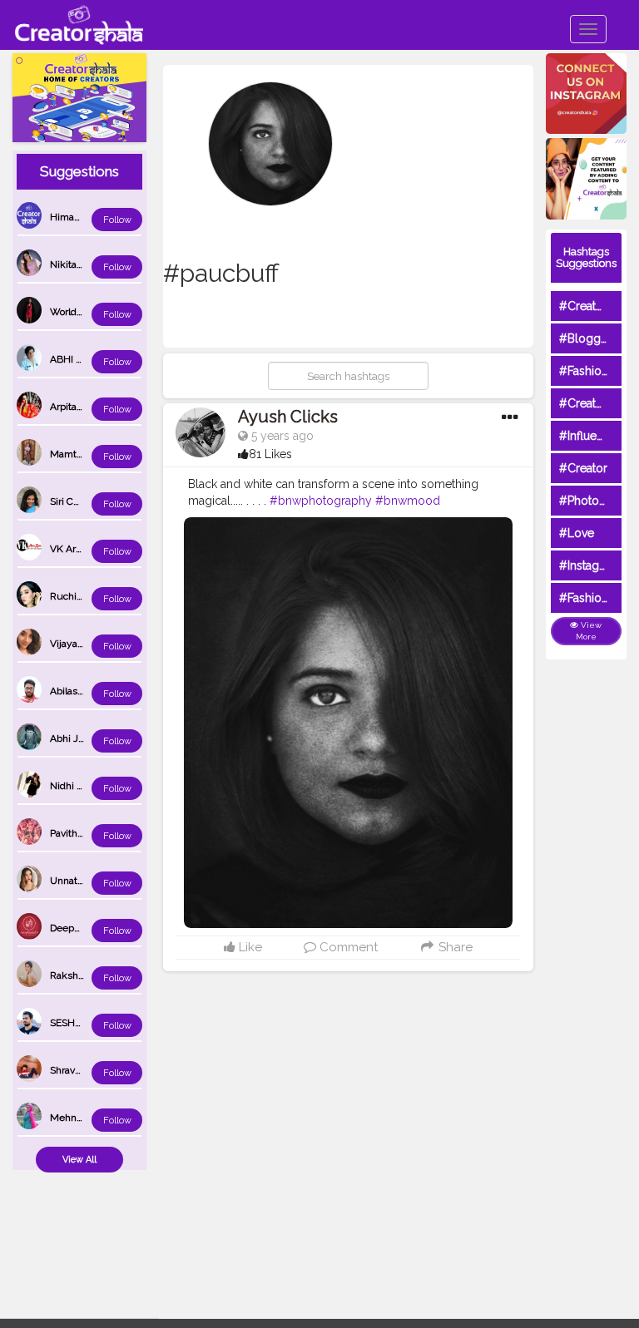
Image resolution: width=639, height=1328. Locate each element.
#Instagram (589, 565)
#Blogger (585, 338)
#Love (576, 533)
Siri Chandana (80, 501)
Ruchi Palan (76, 596)
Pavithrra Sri (76, 833)
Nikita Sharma (81, 264)
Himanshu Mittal (88, 217)
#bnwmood (407, 500)
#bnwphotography (321, 500)
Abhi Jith (70, 738)
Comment (347, 947)
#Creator (583, 468)
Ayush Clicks (288, 417)
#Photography (598, 500)
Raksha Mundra (85, 975)
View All (79, 1159)
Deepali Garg (79, 928)
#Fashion (583, 371)
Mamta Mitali (79, 454)
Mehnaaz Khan (84, 1117)
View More (589, 630)
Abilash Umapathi (90, 691)
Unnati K (69, 880)
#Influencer (590, 435)
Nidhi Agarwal (81, 786)
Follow (117, 220)
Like (248, 947)
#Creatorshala (597, 306)
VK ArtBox (73, 549)
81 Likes (270, 454)
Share (454, 947)
